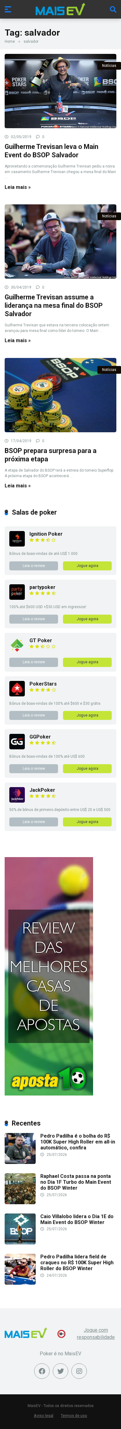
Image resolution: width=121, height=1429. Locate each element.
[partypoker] (17, 598)
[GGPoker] (17, 748)
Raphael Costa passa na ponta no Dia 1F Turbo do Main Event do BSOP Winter (75, 1182)
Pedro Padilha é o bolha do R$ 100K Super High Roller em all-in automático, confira (77, 1142)
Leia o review (34, 566)
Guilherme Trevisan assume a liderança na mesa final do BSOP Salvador (54, 305)
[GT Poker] (17, 651)
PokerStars (43, 684)
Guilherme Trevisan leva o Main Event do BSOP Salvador (51, 151)
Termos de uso (74, 1415)
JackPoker (42, 790)
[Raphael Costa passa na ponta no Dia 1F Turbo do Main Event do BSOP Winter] (20, 1202)
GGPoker (40, 737)
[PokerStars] (17, 695)
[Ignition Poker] (17, 545)
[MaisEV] (60, 9)
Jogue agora (87, 566)
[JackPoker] (17, 801)
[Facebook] (42, 1371)
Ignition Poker (46, 534)
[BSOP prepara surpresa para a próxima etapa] (60, 395)
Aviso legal (43, 1415)
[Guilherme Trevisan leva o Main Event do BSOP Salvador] (60, 91)
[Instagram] (79, 1371)
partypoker (42, 587)
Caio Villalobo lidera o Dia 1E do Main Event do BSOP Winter (77, 1219)
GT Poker (40, 640)
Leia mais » (18, 187)
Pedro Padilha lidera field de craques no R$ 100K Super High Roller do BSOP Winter (77, 1262)
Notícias (109, 65)
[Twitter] (60, 1371)
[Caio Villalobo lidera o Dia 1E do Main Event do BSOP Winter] (20, 1243)
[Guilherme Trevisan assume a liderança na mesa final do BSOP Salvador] (60, 241)
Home (10, 41)
